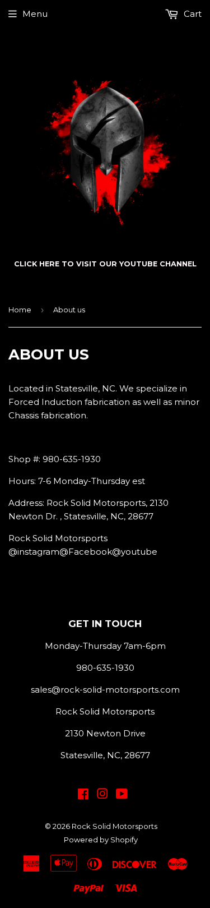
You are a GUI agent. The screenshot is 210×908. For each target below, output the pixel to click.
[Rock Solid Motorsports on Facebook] (83, 795)
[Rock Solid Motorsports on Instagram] (102, 795)
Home (19, 309)
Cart (191, 13)
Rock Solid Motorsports (114, 826)
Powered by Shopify (101, 839)
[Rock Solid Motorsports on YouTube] (122, 795)
